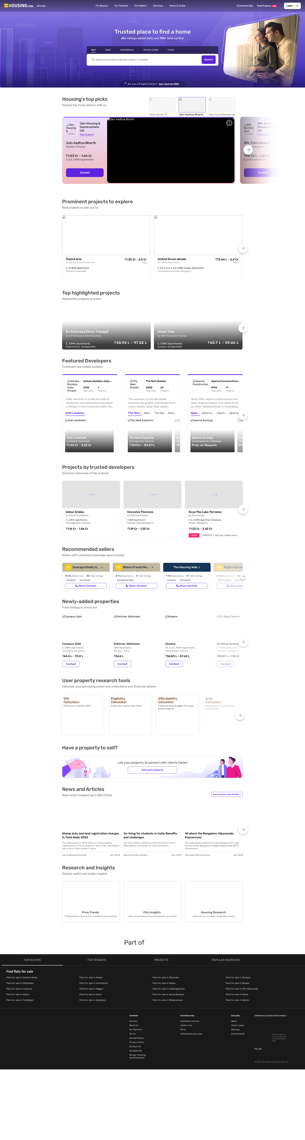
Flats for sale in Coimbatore (93, 983)
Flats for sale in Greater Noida (21, 977)
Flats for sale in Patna (237, 994)
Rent (108, 50)
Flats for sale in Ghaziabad (20, 983)
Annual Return (136, 1038)
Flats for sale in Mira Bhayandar (242, 989)
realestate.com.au (189, 1021)
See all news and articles (227, 794)
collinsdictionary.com (191, 1034)
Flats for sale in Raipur (164, 983)
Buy (93, 50)
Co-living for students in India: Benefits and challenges (150, 835)
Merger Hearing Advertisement (137, 1056)
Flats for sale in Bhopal (237, 983)
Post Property (266, 6)
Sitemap (235, 1029)
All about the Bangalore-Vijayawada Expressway (209, 835)
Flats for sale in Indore (17, 994)
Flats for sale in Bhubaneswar (167, 1000)
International (238, 1034)
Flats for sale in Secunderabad (168, 994)
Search (208, 59)
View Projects (87, 134)
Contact (85, 172)
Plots (171, 50)
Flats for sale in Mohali (91, 977)
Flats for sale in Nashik (237, 1000)
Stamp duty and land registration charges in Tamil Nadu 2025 (90, 835)
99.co (183, 1029)
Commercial (127, 50)
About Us (134, 1025)
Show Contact (87, 585)
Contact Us (135, 1046)
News (234, 1021)
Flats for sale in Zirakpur (238, 977)
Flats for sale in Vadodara (92, 1000)
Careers (133, 1021)
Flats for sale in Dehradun (165, 977)
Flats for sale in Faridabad (19, 1000)
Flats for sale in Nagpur (91, 989)
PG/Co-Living (150, 50)
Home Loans (237, 1025)
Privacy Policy (136, 1042)
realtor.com (186, 1025)
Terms (132, 1034)
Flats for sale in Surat (90, 994)
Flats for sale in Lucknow (19, 989)
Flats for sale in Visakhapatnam (168, 989)
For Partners (135, 1029)
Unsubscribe (135, 1050)
